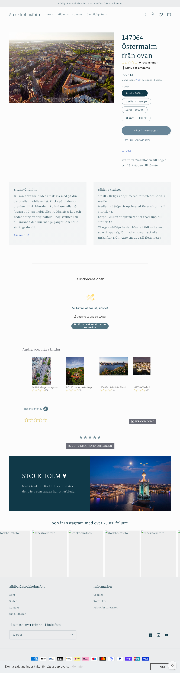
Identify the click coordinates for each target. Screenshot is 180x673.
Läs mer (19, 235)
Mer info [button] (77, 666)
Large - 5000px (135, 109)
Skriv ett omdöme (137, 67)
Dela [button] (128, 150)
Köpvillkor (100, 600)
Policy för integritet (106, 607)
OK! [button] (162, 666)
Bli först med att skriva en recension (90, 326)
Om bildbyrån (18, 613)
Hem (12, 594)
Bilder (13, 600)
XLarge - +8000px (136, 117)
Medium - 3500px (136, 101)
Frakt (138, 80)
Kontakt (14, 607)
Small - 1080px (135, 93)
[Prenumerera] (71, 634)
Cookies (98, 594)
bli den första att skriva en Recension (90, 445)
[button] (62, 14)
